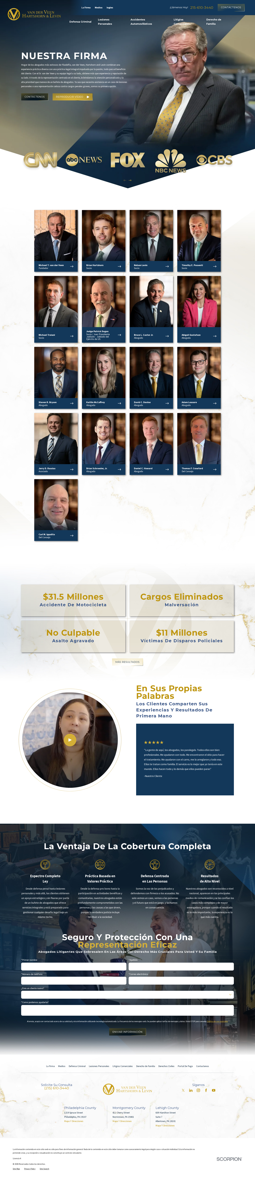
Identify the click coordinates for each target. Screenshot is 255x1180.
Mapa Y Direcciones (73, 1121)
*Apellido (133, 960)
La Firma (86, 7)
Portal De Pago (185, 1066)
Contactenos (202, 1066)
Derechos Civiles (166, 1066)
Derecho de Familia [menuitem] (213, 21)
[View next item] (130, 180)
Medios (98, 7)
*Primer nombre (29, 960)
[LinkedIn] (190, 1090)
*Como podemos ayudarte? (34, 1002)
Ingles (110, 7)
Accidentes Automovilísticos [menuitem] (141, 21)
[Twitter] (183, 1090)
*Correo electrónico (138, 974)
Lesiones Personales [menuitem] (105, 21)
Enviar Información (127, 1031)
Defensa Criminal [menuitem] (80, 21)
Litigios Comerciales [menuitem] (182, 21)
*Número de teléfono (31, 974)
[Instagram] (198, 1090)
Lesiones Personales (99, 1066)
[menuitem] (16, 1169)
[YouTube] (213, 1090)
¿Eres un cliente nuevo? (32, 988)
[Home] (34, 14)
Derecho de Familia (145, 1066)
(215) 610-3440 (56, 1088)
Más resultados (127, 662)
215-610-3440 (201, 7)
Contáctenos (231, 7)
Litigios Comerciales (122, 1066)
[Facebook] (206, 1090)
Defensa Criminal (77, 1066)
